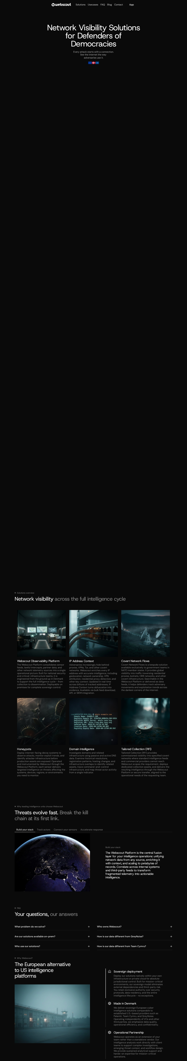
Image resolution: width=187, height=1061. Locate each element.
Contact (118, 4)
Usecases (93, 4)
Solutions (80, 4)
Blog (109, 4)
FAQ (103, 4)
